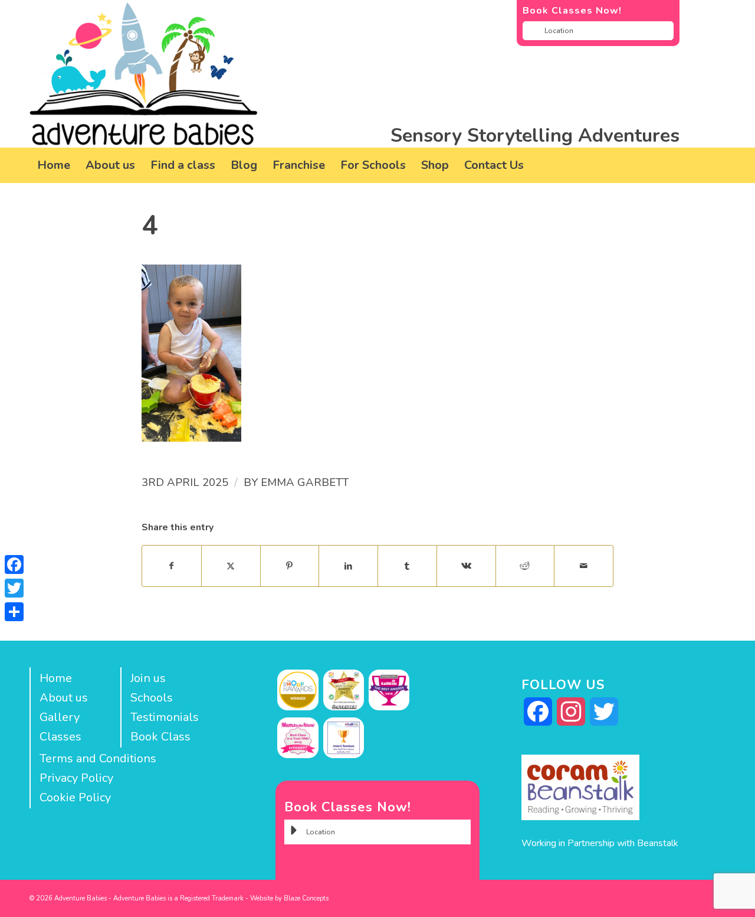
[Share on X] (231, 566)
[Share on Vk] (466, 566)
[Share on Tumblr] (407, 566)
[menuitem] (53, 165)
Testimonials (164, 717)
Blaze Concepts (306, 898)
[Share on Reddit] (525, 566)
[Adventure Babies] (143, 74)
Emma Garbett (305, 482)
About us (64, 698)
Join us (148, 678)
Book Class (160, 737)
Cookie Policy (75, 797)
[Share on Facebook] (171, 566)
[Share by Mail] (583, 566)
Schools (151, 698)
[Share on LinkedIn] (348, 566)
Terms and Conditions (98, 758)
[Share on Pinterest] (290, 566)
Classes (60, 737)
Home (56, 678)
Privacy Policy (76, 778)
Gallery (60, 717)
